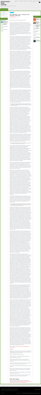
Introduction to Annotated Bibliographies (5, 24)
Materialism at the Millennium (38, 37)
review (12, 12)
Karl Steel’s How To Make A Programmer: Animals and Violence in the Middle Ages (38, 25)
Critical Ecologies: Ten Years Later (38, 28)
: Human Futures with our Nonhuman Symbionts (38, 19)
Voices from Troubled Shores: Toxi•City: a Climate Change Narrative (38, 22)
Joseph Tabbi (4, 19)
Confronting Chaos (6, 26)
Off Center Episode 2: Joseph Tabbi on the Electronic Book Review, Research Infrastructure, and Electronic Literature (6, 21)
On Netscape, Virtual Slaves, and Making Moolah (38, 40)
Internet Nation (5, 29)
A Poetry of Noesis (37, 31)
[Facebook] (36, 389)
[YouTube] (39, 389)
